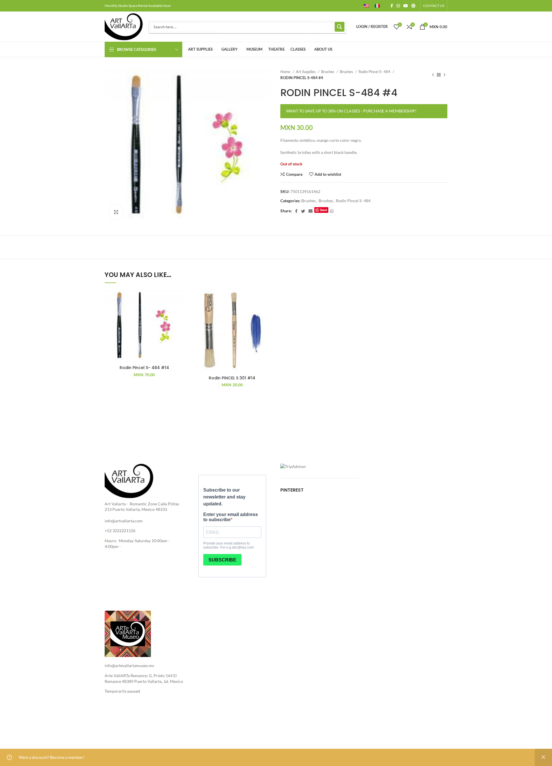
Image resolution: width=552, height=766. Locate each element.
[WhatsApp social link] (331, 211)
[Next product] (444, 75)
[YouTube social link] (406, 5)
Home (285, 71)
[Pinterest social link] (413, 5)
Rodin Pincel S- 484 (375, 71)
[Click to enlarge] (116, 212)
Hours (110, 540)
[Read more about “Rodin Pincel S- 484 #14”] (179, 311)
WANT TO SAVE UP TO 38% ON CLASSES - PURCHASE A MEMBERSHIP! (351, 110)
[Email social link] (310, 211)
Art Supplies (306, 71)
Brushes (328, 71)
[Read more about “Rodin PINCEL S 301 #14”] (267, 311)
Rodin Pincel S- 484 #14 (144, 367)
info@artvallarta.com (124, 520)
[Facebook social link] (392, 5)
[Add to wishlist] (179, 298)
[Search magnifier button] (339, 27)
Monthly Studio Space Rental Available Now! (138, 5)
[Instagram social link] (398, 5)
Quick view (179, 324)
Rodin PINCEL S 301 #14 (232, 378)
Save (323, 210)
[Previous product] (433, 75)
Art (108, 503)
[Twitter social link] (303, 211)
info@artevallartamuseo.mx (129, 665)
